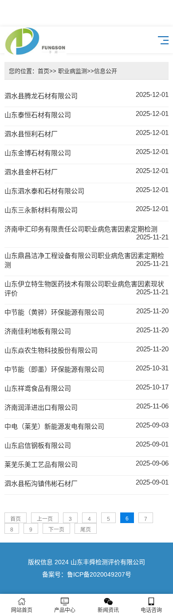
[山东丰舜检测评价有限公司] (35, 40)
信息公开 (105, 71)
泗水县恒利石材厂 (86, 133)
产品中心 (64, 610)
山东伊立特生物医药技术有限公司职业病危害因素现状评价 (86, 288)
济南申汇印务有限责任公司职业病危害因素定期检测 (86, 233)
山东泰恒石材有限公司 (86, 114)
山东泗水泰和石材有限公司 (86, 190)
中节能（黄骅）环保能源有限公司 (86, 311)
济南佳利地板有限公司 (86, 330)
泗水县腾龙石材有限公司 (86, 95)
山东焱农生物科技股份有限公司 (86, 349)
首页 (43, 71)
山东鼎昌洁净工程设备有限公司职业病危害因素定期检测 (86, 260)
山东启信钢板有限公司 (86, 444)
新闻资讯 (108, 610)
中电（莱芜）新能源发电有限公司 (86, 425)
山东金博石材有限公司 (86, 152)
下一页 (56, 530)
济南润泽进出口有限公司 (86, 406)
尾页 (85, 530)
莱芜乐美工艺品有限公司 (86, 463)
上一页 (45, 519)
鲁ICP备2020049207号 (99, 574)
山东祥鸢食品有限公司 (86, 387)
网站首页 (21, 610)
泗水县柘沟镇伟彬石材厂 (86, 482)
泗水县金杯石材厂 (86, 171)
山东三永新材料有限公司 (86, 209)
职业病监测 (71, 71)
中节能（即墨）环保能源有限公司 (86, 368)
